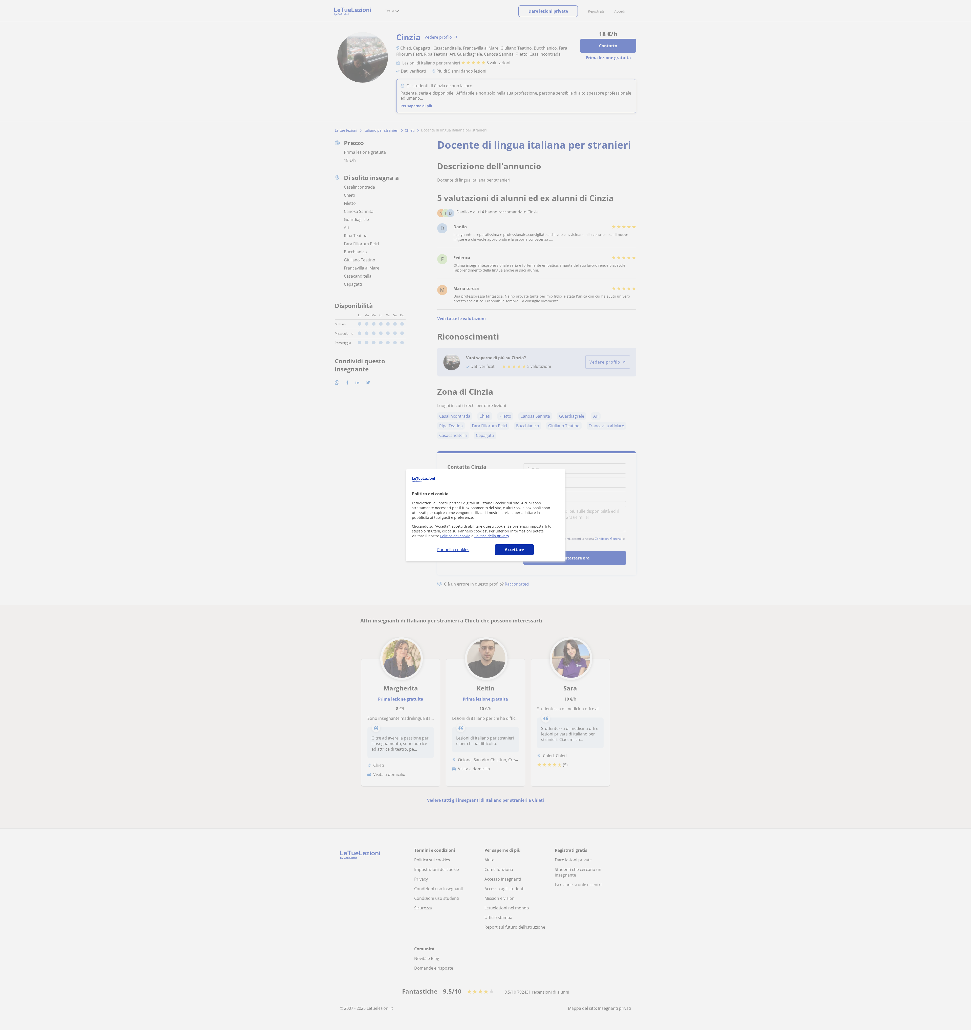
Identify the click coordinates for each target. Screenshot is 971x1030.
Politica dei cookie (455, 535)
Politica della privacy (491, 535)
